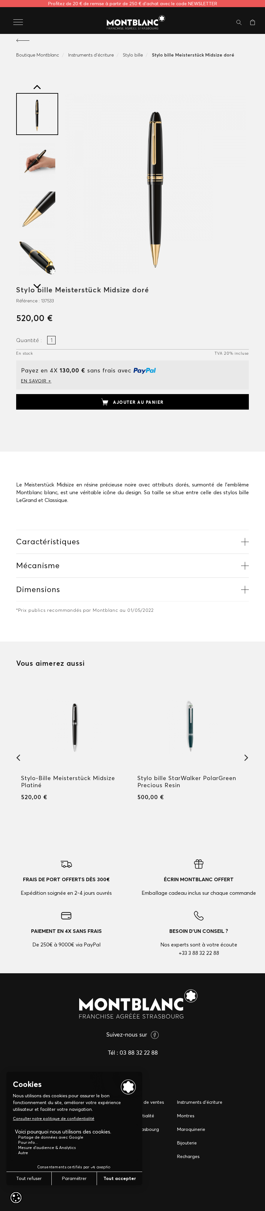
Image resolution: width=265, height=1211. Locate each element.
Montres (185, 1116)
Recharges (188, 1156)
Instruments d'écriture (199, 1102)
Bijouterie (187, 1143)
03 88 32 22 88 (139, 1052)
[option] (37, 114)
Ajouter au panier (138, 402)
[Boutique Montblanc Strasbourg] (132, 22)
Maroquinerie (191, 1129)
